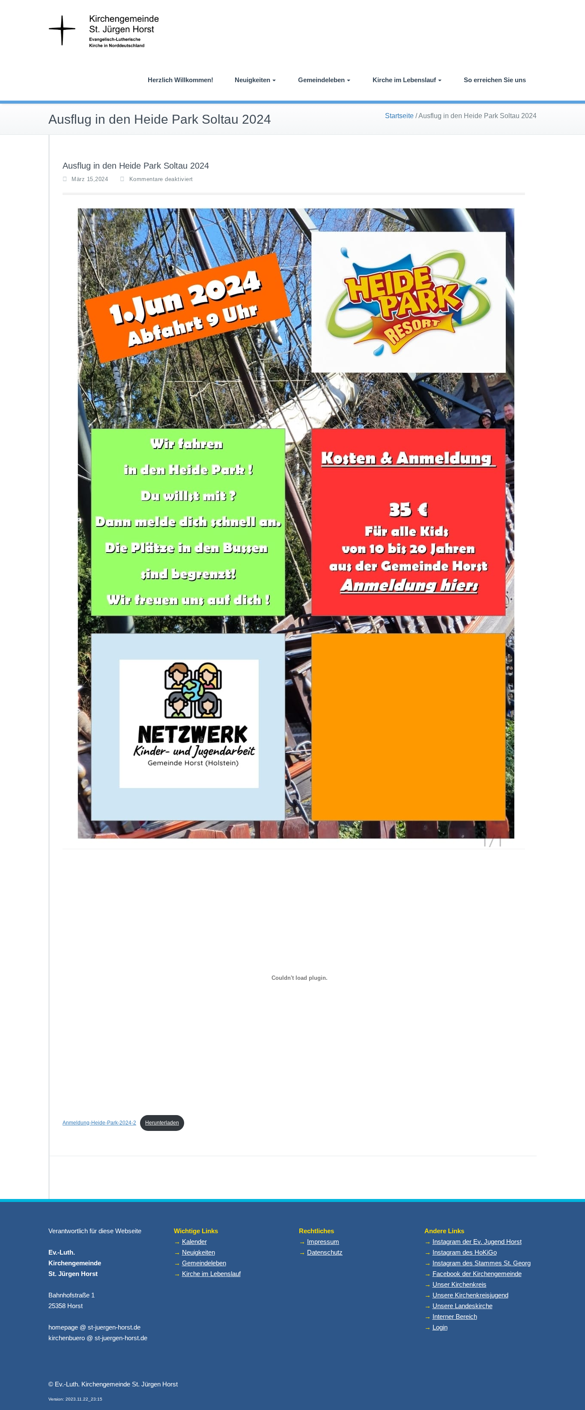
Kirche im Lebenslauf (404, 79)
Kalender (194, 1241)
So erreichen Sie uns (495, 79)
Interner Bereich (455, 1316)
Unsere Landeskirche (462, 1305)
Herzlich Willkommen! (180, 79)
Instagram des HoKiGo (465, 1252)
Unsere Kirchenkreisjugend (470, 1295)
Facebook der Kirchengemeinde (477, 1273)
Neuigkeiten (252, 79)
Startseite (399, 115)
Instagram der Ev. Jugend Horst (477, 1241)
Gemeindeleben (321, 79)
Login (440, 1327)
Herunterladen (162, 1123)
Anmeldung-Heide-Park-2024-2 (99, 1123)
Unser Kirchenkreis (460, 1284)
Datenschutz (325, 1252)
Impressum (323, 1241)
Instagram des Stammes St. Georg (482, 1263)
